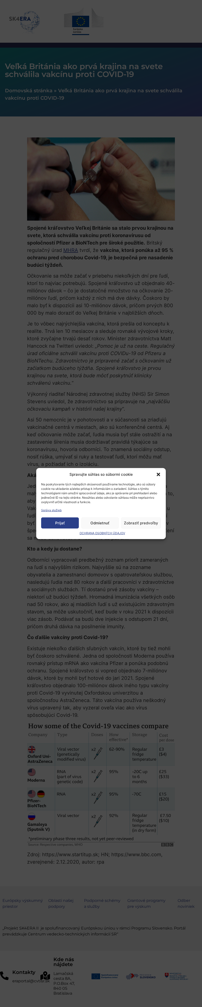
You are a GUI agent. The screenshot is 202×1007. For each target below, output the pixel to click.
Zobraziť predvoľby (141, 522)
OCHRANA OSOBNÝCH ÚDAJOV (102, 533)
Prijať (60, 522)
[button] (158, 474)
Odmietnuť (99, 522)
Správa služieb (51, 510)
